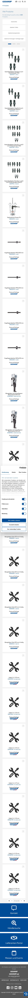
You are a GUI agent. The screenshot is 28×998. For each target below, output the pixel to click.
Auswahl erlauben (14, 524)
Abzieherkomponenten (14, 33)
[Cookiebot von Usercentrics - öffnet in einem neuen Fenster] (19, 468)
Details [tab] (14, 472)
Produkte (6, 5)
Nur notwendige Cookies (14, 529)
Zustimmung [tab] (5, 472)
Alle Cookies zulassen (14, 520)
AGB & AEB (23, 980)
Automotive (14, 21)
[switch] (24, 504)
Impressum (5, 980)
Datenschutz (14, 980)
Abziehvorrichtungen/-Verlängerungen (14, 38)
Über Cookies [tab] (22, 472)
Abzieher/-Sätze (14, 27)
